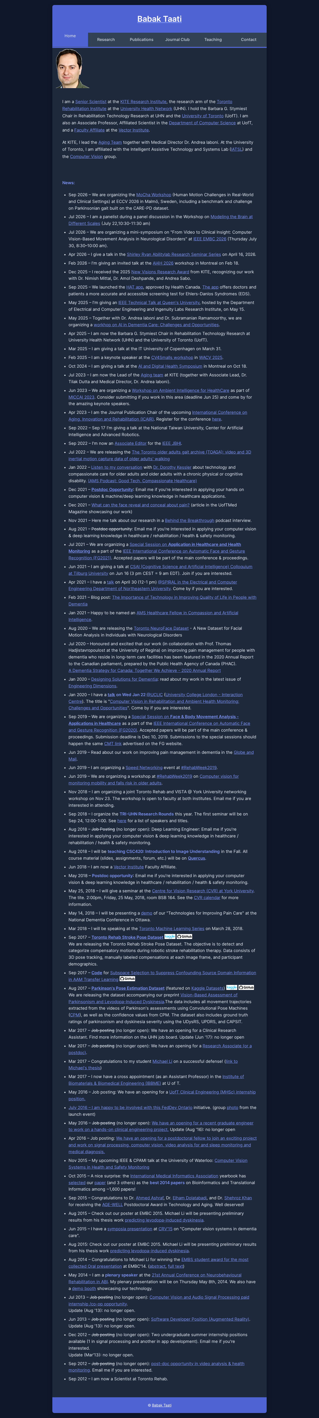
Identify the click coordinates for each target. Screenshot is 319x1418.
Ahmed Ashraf (149, 1197)
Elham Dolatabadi (190, 1197)
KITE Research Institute (143, 101)
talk (110, 582)
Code (96, 972)
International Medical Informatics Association (174, 1175)
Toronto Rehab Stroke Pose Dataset (127, 937)
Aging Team (110, 142)
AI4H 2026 (163, 263)
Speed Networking (144, 767)
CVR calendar (207, 897)
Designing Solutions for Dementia (124, 679)
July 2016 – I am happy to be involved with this (115, 1107)
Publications (142, 39)
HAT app (134, 287)
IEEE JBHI (171, 443)
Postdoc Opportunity (112, 489)
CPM (75, 1014)
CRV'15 (165, 1228)
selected (77, 1182)
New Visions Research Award (160, 271)
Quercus (196, 858)
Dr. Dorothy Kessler (172, 467)
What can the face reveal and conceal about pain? (140, 504)
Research (106, 39)
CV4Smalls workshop (172, 357)
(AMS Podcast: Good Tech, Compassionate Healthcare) (142, 480)
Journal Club (177, 39)
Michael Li (162, 1061)
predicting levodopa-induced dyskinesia (164, 1220)
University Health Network (146, 108)
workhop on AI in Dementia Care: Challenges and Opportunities (156, 324)
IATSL (236, 149)
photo (232, 1107)
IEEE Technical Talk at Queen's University (158, 302)
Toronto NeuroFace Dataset (161, 628)
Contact (248, 39)
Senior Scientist (90, 101)
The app (210, 287)
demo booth (84, 1288)
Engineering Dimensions (92, 685)
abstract (157, 1266)
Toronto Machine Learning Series (171, 928)
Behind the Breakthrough (189, 520)
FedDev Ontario (177, 1107)
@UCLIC (155, 694)
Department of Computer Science (202, 122)
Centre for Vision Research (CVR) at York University (202, 890)
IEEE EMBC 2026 (209, 238)
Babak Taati (161, 1405)
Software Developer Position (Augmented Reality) (200, 1319)
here (216, 419)
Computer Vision (86, 156)
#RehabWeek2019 (199, 767)
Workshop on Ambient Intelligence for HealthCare (180, 390)
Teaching (213, 39)
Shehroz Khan (238, 1197)
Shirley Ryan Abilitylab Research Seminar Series (174, 254)
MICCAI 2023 (81, 397)
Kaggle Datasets (207, 988)
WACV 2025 (210, 357)
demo (146, 913)
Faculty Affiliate (89, 130)
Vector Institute (134, 130)
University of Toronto (203, 115)
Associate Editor (131, 443)
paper (100, 1182)
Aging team (152, 374)
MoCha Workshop (153, 194)
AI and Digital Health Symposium (170, 366)
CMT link (113, 743)
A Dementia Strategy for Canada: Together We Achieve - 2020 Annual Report (145, 670)
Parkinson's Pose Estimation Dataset (127, 988)
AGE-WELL (112, 1204)
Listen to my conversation (116, 467)
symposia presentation (129, 1228)
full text (175, 1266)
